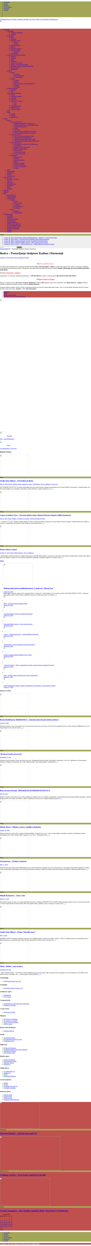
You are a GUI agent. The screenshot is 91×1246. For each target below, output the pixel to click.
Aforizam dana (15, 107)
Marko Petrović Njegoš (8, 549)
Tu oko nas (17, 208)
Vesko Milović (11, 198)
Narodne (16, 80)
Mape (15, 161)
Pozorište (13, 90)
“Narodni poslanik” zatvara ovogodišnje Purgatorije (18, 614)
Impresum (6, 8)
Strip (8, 110)
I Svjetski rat (17, 145)
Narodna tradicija (15, 50)
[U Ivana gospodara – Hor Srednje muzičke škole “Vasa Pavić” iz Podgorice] (25, 1205)
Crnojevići (17, 130)
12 (4, 1222)
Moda (8, 112)
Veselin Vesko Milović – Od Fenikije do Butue (16, 481)
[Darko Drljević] (9, 1031)
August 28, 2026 (8, 625)
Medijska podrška (12, 222)
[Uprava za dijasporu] (11, 1019)
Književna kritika (15, 45)
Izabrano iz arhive (27, 484)
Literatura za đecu (16, 40)
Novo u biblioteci (46, 484)
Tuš (15, 104)
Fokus (11, 257)
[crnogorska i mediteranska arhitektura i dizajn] (7, 997)
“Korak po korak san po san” (11, 754)
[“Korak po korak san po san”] (14, 749)
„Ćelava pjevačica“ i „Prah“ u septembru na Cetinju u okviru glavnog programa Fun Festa (29, 665)
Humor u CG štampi (16, 101)
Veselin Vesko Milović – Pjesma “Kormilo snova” (18, 932)
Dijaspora (6, 190)
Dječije (16, 82)
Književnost (10, 36)
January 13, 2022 (5, 830)
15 (10, 1222)
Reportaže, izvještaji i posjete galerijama (22, 66)
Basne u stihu (18, 203)
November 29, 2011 (5, 969)
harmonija (6, 292)
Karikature (14, 99)
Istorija (9, 120)
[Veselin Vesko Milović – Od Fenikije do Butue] (14, 476)
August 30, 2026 (8, 591)
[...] (56, 595)
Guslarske (17, 87)
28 (8, 1226)
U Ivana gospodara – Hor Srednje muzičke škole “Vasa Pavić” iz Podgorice (34, 1211)
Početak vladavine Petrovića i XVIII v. (25, 133)
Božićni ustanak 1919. (20, 149)
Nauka (5, 118)
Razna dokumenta (19, 160)
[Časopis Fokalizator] (10, 1048)
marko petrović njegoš (10, 295)
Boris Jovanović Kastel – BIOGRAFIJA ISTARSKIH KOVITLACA (25, 790)
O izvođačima (18, 77)
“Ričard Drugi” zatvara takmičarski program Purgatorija (19, 644)
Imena (9, 187)
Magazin (6, 192)
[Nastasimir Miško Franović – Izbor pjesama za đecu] (7, 621)
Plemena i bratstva (19, 163)
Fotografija (14, 61)
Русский (6, 5)
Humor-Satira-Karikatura (14, 93)
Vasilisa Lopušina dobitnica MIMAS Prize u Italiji (18, 655)
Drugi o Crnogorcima (20, 166)
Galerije (9, 180)
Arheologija (10, 173)
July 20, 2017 (4, 518)
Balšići (16, 128)
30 (11, 1226)
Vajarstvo (13, 58)
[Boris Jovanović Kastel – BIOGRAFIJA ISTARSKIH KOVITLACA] (14, 785)
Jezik (8, 169)
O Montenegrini (8, 214)
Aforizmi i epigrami (16, 96)
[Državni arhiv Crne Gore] (9, 1041)
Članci (12, 72)
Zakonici (16, 158)
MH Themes (35, 1243)
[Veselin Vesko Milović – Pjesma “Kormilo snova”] (14, 927)
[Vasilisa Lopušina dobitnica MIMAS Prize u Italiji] (7, 652)
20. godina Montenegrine (14, 225)
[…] (52, 489)
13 (6, 1222)
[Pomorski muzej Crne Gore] (13, 1039)
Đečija (16, 201)
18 (2, 1224)
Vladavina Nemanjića (20, 126)
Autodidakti (14, 69)
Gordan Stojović (11, 196)
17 (1, 1224)
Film (12, 91)
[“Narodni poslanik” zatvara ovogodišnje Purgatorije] (7, 611)
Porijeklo (9, 188)
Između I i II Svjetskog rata (21, 147)
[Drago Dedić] (8, 1095)
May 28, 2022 (4, 484)
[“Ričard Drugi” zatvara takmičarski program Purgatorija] (7, 641)
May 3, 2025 (3, 935)
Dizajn (12, 59)
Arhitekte (13, 34)
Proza (15, 42)
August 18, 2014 (4, 257)
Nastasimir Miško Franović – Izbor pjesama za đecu (18, 624)
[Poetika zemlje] (9, 1053)
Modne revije (14, 117)
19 (4, 1224)
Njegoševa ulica (11, 184)
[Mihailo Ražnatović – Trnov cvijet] (14, 890)
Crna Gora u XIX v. (16, 134)
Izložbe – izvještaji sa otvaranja (19, 64)
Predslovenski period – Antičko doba (24, 123)
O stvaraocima (18, 206)
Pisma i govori (18, 157)
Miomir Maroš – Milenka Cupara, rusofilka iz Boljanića (20, 827)
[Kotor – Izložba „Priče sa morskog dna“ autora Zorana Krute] (7, 672)
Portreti (16, 168)
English (6, 4)
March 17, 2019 (4, 899)
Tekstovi (13, 115)
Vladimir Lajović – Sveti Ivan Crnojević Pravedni (23, 1175)
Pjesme (13, 79)
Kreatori (13, 114)
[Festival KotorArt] (7, 1064)
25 (2, 1226)
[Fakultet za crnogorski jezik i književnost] (16, 1003)
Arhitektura (10, 31)
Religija (9, 174)
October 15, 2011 (5, 553)
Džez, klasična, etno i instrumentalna (24, 83)
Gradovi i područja (19, 165)
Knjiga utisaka (8, 7)
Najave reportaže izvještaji (21, 257)
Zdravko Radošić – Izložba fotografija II (18, 1133)
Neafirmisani (14, 53)
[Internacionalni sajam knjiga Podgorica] (15, 1049)
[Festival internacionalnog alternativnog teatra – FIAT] (6, 1083)
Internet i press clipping (13, 223)
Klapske (16, 85)
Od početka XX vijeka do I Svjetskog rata (26, 144)
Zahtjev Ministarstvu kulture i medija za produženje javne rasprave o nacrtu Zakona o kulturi (29, 685)
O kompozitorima (19, 75)
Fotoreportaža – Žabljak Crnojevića (13, 861)
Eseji (12, 37)
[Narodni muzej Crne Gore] (12, 981)
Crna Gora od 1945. (20, 152)
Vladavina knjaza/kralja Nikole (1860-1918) (26, 141)
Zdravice (16, 51)
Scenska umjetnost (12, 88)
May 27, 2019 (4, 864)
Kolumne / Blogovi (16, 48)
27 (6, 1226)
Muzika (9, 71)
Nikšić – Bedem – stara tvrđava (11, 966)
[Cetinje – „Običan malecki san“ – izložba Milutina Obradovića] (7, 631)
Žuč (15, 102)
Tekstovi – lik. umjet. (16, 63)
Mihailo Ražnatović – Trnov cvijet (12, 895)
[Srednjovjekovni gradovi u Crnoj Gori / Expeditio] (13, 988)
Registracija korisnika (13, 228)
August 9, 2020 (4, 723)
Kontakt (6, 10)
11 (2, 1222)
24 (1, 1226)
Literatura (13, 39)
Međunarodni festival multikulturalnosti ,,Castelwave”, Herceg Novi (28, 588)
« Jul (1, 1230)
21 (8, 1224)
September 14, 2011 (5, 757)
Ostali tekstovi (18, 212)
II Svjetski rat (18, 150)
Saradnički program (12, 219)
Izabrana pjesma (17, 484)
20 (6, 1224)
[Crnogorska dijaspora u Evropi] (11, 1022)
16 (11, 1222)
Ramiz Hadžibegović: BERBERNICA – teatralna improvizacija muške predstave (29, 720)
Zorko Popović (11, 195)
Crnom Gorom (8, 177)
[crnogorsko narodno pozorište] (6, 1084)
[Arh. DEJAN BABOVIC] (7, 995)
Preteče (13, 94)
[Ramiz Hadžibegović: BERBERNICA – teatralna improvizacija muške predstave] (14, 714)
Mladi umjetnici (15, 67)
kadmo (5, 293)
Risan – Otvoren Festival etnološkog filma (15, 603)
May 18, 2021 (4, 794)
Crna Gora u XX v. (16, 142)
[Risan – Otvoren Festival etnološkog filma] (7, 600)
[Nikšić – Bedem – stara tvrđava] (14, 961)
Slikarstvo (13, 56)
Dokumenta (14, 155)
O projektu (10, 216)
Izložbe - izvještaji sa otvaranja (20, 518)
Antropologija (11, 171)
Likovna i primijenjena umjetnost (16, 55)
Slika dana (10, 182)
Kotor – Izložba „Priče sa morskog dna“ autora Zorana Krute (21, 675)
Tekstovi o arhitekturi (17, 32)
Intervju (13, 47)
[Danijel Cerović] (9, 1063)
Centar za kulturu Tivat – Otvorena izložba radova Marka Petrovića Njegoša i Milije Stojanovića (35, 515)
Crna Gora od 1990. (20, 153)
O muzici (16, 74)
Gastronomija (11, 176)
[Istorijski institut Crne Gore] (9, 1038)
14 (8, 1222)
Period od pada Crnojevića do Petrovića (25, 131)
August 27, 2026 (8, 667)
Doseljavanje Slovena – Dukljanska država (26, 125)
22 (10, 1224)
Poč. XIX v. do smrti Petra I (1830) (24, 136)
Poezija (16, 44)
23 (11, 1224)
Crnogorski (7, 2)
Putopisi (16, 211)
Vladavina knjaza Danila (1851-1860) (24, 139)
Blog (5, 193)
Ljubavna (17, 204)
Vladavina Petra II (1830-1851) (23, 137)
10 (1, 1222)
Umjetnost (6, 29)
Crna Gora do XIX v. (17, 122)
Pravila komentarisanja (13, 227)
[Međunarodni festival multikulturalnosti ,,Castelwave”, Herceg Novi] (18, 585)
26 (4, 1226)
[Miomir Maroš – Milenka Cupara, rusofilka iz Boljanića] (14, 822)
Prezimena (10, 185)
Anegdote (13, 98)
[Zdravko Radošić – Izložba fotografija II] (20, 1128)
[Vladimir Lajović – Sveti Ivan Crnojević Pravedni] (30, 1169)
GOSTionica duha (16, 106)
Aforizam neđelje (15, 109)
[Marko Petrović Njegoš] (14, 544)
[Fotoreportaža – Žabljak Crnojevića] (14, 856)
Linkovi (9, 231)
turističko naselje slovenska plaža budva (15, 296)
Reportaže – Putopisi (13, 179)
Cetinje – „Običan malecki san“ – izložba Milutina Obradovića (21, 634)
